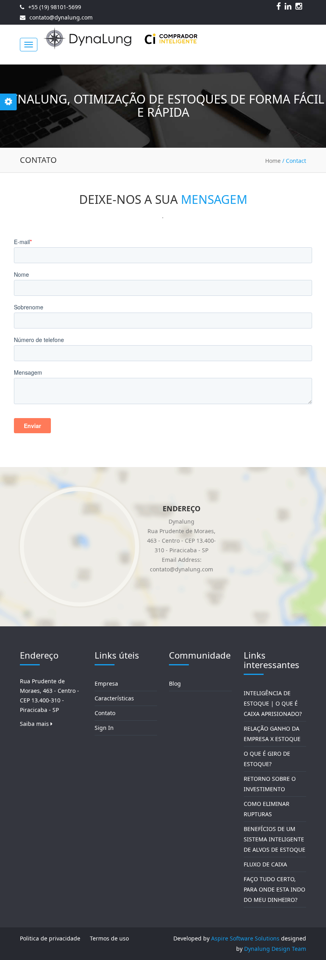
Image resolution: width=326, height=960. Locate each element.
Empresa (106, 683)
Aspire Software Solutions (245, 938)
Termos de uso (109, 938)
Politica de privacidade (50, 938)
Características (114, 698)
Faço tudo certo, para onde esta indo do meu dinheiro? (274, 889)
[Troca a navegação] (28, 44)
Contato (105, 713)
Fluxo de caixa (265, 864)
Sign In (104, 727)
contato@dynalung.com (61, 17)
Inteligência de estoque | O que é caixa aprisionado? (273, 703)
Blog (175, 683)
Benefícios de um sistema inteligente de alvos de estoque (274, 839)
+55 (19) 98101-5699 (54, 7)
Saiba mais (35, 723)
